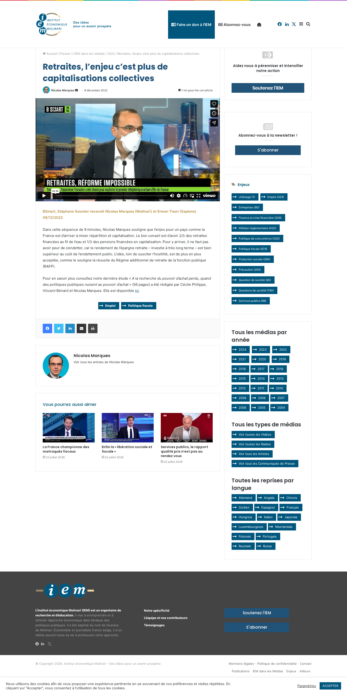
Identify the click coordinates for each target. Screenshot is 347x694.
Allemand (245, 498)
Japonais (290, 517)
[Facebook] (38, 644)
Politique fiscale (140, 305)
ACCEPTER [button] (330, 686)
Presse (65, 53)
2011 (261, 388)
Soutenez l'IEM (257, 613)
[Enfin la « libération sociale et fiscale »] (128, 427)
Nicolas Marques (62, 90)
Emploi (110, 305)
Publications (241, 671)
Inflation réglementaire (257, 228)
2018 (242, 369)
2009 (242, 398)
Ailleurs (305, 671)
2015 (242, 378)
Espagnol (268, 507)
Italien (268, 517)
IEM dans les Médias (268, 671)
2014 (261, 378)
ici (137, 290)
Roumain (245, 546)
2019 (282, 359)
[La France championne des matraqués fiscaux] (69, 427)
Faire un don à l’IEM (194, 24)
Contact (306, 663)
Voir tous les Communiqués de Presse (267, 463)
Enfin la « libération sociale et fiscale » (127, 449)
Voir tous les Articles (254, 454)
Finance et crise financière (260, 217)
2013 (280, 378)
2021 (242, 359)
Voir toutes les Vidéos (255, 434)
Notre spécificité (156, 610)
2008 (262, 398)
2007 (281, 398)
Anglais (269, 498)
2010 (279, 388)
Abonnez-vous (237, 24)
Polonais (245, 536)
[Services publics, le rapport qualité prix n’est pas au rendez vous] (187, 427)
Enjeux (291, 671)
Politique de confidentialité (277, 663)
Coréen (244, 507)
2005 (262, 407)
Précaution (250, 269)
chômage (247, 197)
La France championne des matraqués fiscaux (66, 449)
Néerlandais (283, 527)
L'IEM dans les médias (88, 53)
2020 (262, 359)
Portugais (270, 536)
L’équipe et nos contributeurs (165, 618)
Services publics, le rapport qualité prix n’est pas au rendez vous (184, 451)
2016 (279, 369)
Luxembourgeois (251, 527)
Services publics (252, 301)
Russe (267, 546)
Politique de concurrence (259, 238)
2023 (263, 349)
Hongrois (245, 517)
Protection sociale (254, 259)
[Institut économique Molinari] (73, 24)
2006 (242, 407)
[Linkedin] (44, 644)
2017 (261, 369)
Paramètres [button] (306, 686)
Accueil (51, 53)
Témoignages (154, 625)
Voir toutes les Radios (255, 444)
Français (293, 507)
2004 (281, 407)
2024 (242, 349)
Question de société (255, 280)
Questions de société (256, 290)
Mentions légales (241, 663)
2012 (242, 388)
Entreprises (249, 207)
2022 (111, 53)
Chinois (291, 498)
